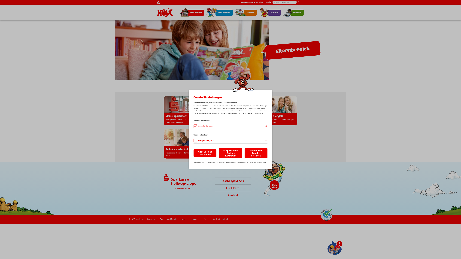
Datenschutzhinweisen (255, 113)
